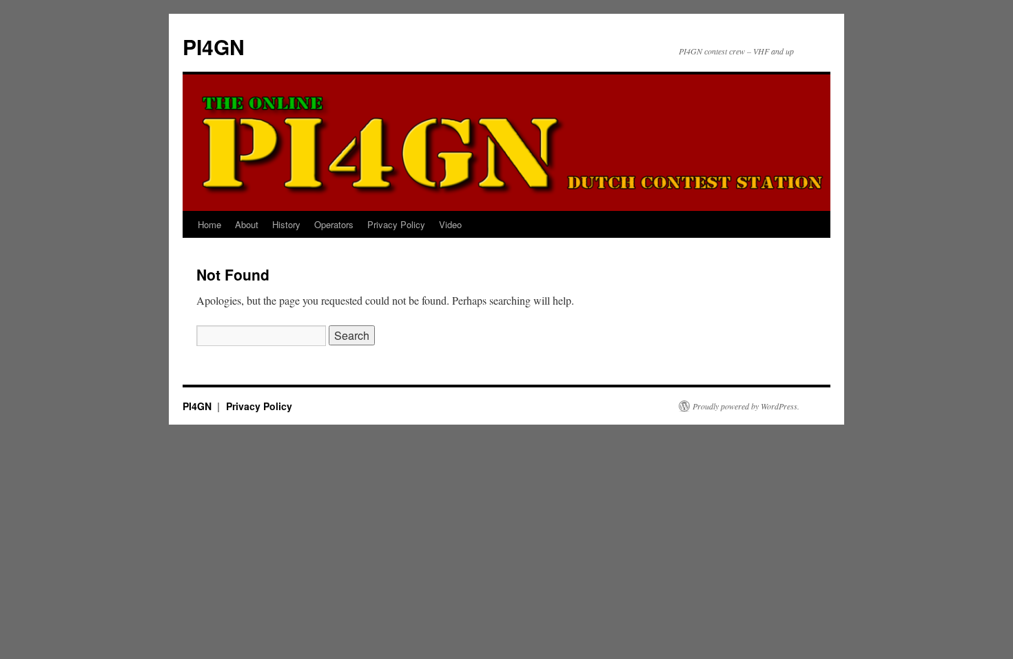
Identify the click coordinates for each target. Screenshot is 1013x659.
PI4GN (214, 46)
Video (450, 224)
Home (209, 224)
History (286, 224)
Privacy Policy (396, 224)
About (246, 224)
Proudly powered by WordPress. (746, 406)
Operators (334, 224)
